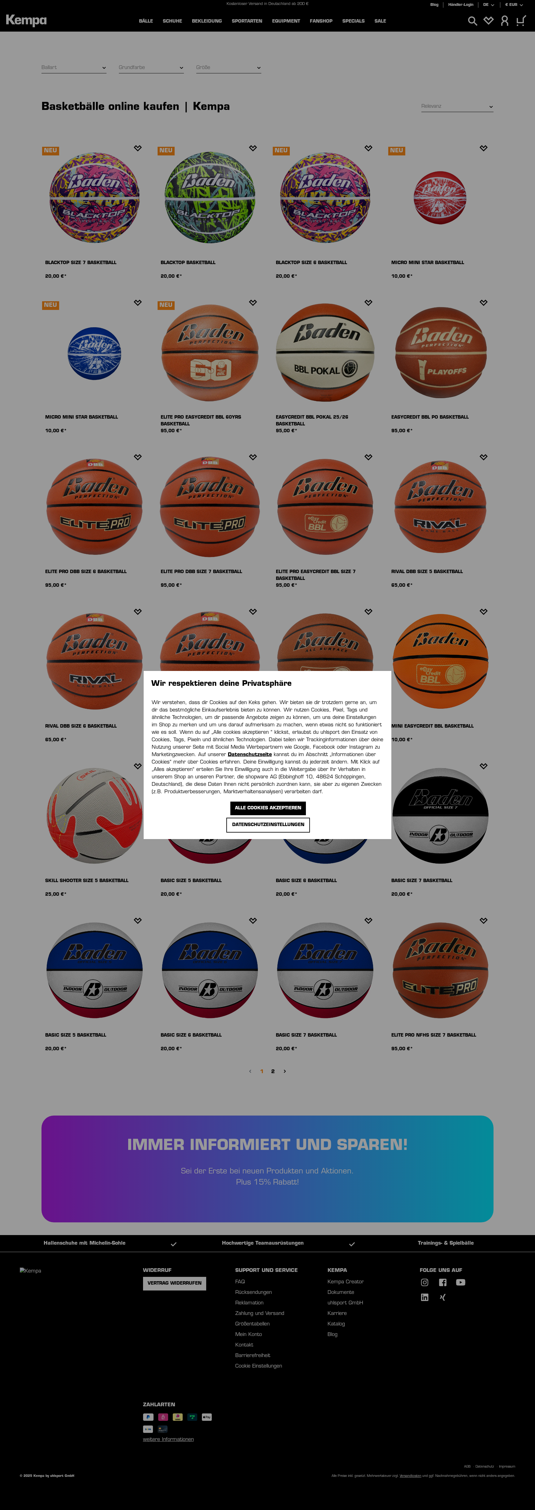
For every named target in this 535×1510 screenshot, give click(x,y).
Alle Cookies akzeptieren (268, 808)
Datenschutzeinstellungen (268, 825)
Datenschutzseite (250, 754)
